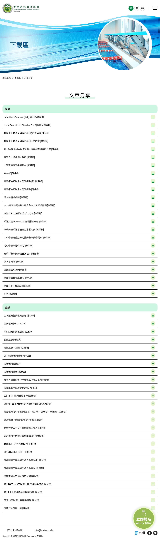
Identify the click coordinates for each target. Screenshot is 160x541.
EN (142, 8)
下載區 (17, 78)
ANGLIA (40, 536)
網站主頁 (6, 78)
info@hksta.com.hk (44, 530)
